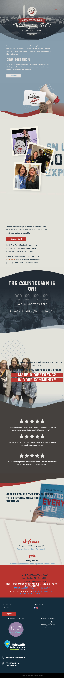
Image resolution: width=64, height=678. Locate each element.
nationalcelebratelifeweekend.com (32, 588)
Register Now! (16, 239)
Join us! (14, 76)
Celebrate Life (6, 605)
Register (9, 614)
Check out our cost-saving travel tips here (37, 593)
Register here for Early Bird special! (31, 549)
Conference (6, 608)
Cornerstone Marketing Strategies (35, 675)
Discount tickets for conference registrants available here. (32, 564)
